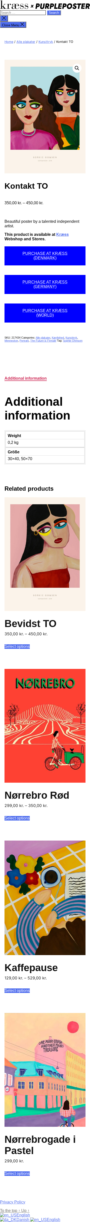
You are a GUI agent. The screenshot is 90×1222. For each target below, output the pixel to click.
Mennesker (11, 340)
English (23, 1215)
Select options (17, 646)
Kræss (62, 234)
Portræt (24, 340)
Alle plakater (25, 42)
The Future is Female (43, 340)
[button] (77, 68)
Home (8, 42)
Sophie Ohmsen (72, 340)
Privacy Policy (12, 1202)
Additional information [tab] (25, 378)
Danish (23, 1219)
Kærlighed (58, 337)
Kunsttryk (45, 42)
